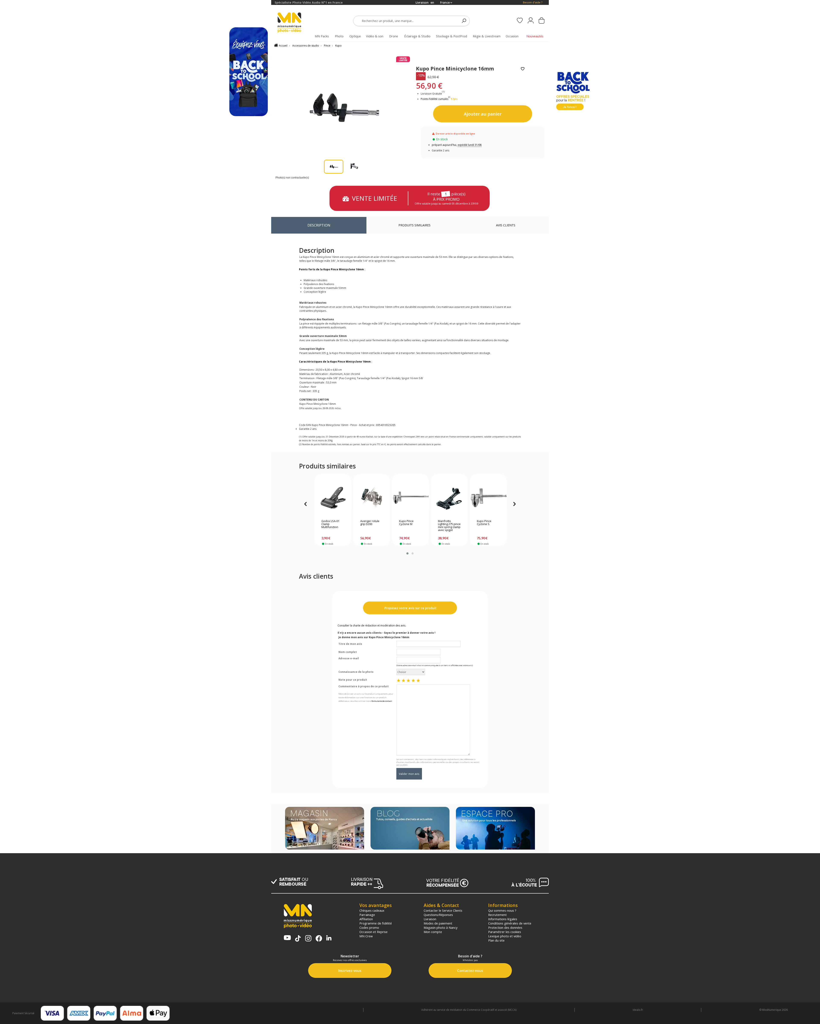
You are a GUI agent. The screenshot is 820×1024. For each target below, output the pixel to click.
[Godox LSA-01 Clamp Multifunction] (333, 498)
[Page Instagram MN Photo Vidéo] (308, 938)
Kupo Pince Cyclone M (406, 522)
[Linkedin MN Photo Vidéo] (328, 938)
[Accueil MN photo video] (294, 23)
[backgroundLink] (135, 512)
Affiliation (366, 919)
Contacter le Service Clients (443, 910)
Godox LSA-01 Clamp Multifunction (330, 524)
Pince (327, 45)
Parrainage (367, 915)
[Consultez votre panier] (542, 21)
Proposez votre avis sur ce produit (410, 608)
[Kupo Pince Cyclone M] (410, 498)
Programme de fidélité (375, 923)
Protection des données (505, 927)
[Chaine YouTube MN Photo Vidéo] (287, 938)
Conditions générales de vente (509, 923)
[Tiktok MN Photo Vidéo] (298, 938)
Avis (505, 225)
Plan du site (496, 940)
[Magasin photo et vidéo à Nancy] (324, 828)
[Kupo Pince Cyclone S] (488, 498)
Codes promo (369, 927)
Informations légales (502, 919)
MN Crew (366, 936)
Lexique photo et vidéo (504, 936)
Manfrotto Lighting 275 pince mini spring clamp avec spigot (449, 525)
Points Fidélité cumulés (434, 99)
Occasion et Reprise (373, 932)
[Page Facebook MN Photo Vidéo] (319, 938)
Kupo (338, 45)
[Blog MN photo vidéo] (410, 828)
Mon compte (433, 932)
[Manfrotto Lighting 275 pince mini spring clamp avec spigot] (449, 498)
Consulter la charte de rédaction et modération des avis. (372, 625)
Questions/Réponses (438, 915)
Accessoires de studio (305, 45)
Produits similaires (414, 225)
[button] (407, 553)
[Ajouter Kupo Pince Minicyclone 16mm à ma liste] (523, 69)
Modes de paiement (438, 923)
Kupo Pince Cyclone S (484, 522)
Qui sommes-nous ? (502, 910)
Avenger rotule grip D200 (369, 522)
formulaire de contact (382, 701)
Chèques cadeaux (371, 910)
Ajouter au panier (483, 114)
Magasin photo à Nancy (440, 927)
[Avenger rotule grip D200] (372, 498)
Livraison (430, 919)
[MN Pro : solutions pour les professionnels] (495, 828)
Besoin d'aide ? (532, 2)
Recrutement (497, 915)
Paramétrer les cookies (504, 932)
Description (319, 225)
